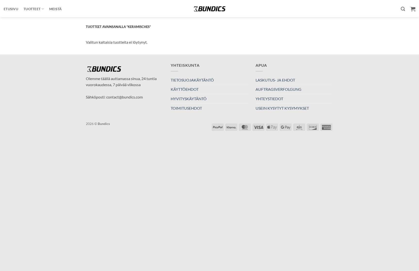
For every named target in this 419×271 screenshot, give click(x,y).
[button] (413, 9)
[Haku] (403, 9)
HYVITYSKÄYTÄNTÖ (189, 98)
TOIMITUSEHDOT (186, 108)
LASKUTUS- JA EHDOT (275, 80)
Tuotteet (32, 9)
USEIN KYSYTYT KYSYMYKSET (282, 108)
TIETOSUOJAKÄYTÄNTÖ (192, 80)
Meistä (55, 9)
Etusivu (11, 9)
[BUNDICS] (209, 8)
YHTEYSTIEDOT (269, 98)
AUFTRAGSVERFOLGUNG (278, 89)
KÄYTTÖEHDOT (185, 89)
